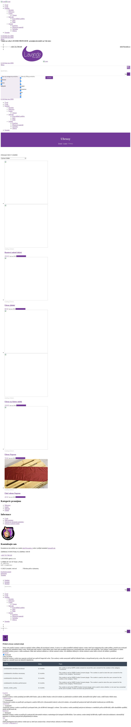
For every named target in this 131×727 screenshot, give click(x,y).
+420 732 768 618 (16, 46)
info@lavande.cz (125, 46)
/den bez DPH (7, 36)
